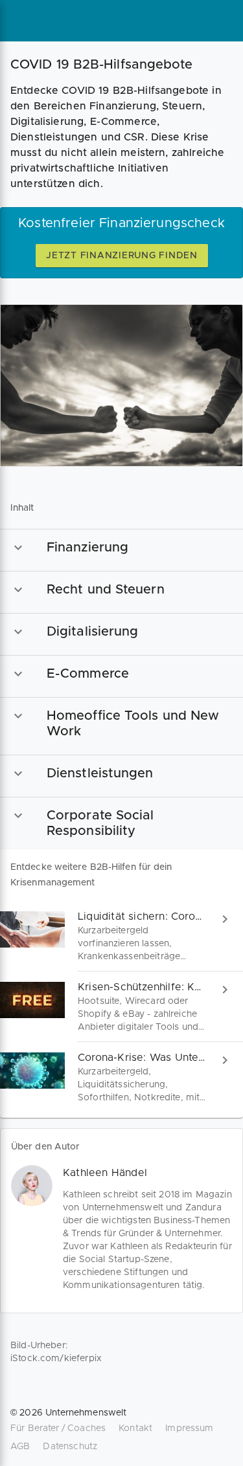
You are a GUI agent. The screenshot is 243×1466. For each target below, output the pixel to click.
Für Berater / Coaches (58, 1428)
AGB (20, 1446)
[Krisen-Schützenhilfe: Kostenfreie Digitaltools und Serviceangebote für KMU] (121, 1007)
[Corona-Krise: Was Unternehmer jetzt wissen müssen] (121, 1077)
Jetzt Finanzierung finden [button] (122, 255)
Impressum (189, 1428)
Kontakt (135, 1428)
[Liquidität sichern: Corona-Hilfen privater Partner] (121, 936)
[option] (121, 547)
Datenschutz (70, 1446)
